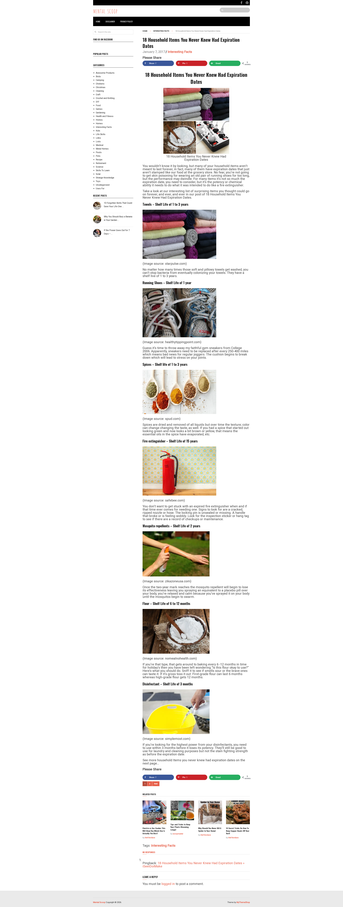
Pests (99, 152)
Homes (99, 123)
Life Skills (100, 134)
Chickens (100, 83)
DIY (97, 102)
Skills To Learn (103, 170)
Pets (98, 156)
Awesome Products (105, 73)
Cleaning (100, 91)
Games (99, 109)
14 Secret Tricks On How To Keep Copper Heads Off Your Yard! (237, 831)
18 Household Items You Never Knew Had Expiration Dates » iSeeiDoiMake (193, 864)
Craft (98, 94)
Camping (100, 80)
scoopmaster (178, 834)
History (99, 120)
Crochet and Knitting (105, 98)
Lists (98, 141)
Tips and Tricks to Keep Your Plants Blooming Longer (180, 827)
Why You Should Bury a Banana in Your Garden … (118, 218)
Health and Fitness (104, 116)
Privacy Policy (126, 21)
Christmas (100, 87)
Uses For (100, 188)
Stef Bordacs (150, 838)
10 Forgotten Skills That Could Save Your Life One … (118, 205)
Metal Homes (102, 148)
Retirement (101, 163)
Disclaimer (110, 21)
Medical (99, 145)
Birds (98, 76)
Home (98, 21)
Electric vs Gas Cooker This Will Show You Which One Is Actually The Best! (154, 831)
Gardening (100, 112)
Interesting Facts (161, 31)
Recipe (99, 159)
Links (98, 138)
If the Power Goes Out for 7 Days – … (117, 232)
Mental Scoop (105, 11)
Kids (98, 130)
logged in (168, 884)
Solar (98, 174)
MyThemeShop (243, 902)
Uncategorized (102, 185)
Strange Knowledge (105, 177)
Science (99, 167)
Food (98, 105)
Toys (98, 181)
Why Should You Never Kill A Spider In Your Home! (209, 829)
